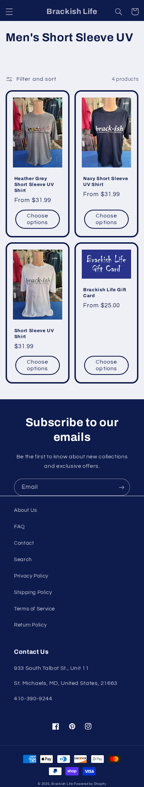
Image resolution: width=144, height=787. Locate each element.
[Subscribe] (122, 487)
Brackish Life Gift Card (105, 292)
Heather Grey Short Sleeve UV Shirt (34, 184)
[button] (9, 11)
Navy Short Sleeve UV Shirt (105, 181)
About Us (25, 510)
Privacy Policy (31, 576)
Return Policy (30, 625)
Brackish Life (62, 784)
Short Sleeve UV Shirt (34, 333)
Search (23, 559)
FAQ (19, 526)
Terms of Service (34, 608)
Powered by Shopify (90, 784)
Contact (24, 543)
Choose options (37, 219)
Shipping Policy (33, 592)
